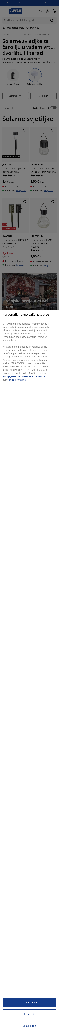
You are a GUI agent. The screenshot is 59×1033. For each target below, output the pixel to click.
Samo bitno (29, 1025)
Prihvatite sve (29, 1002)
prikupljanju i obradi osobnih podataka (24, 376)
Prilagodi (29, 1014)
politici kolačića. (17, 379)
